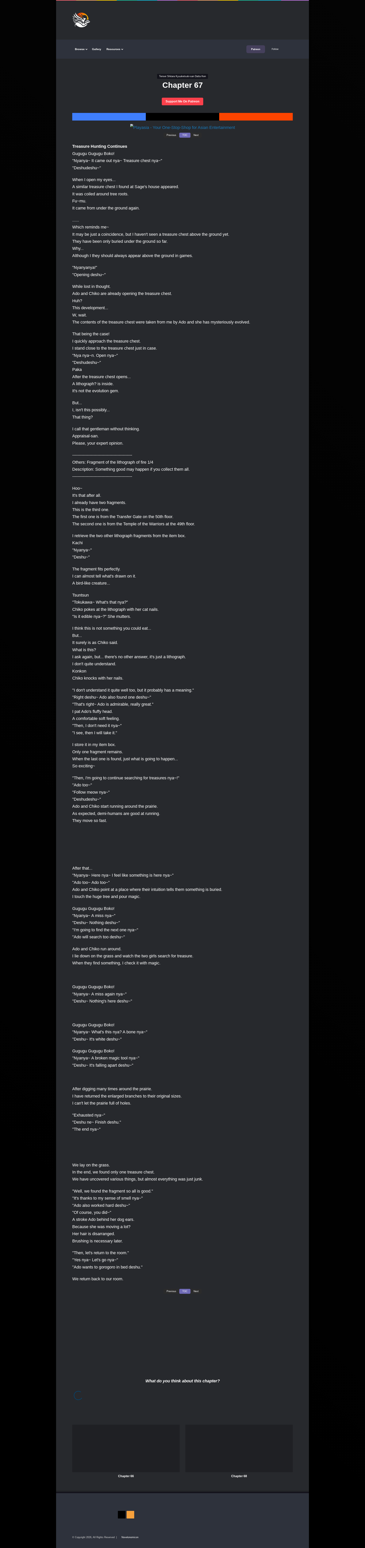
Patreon (255, 49)
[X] (182, 117)
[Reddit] (256, 117)
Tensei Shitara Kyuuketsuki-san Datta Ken (182, 76)
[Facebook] (109, 117)
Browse (80, 49)
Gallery (96, 49)
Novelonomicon (129, 1537)
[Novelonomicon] (81, 20)
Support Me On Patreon (182, 101)
